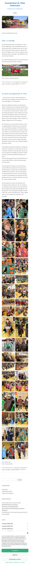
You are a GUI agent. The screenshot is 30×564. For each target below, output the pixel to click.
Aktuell (24, 82)
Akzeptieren (15, 550)
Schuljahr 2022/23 (15, 83)
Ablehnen (15, 555)
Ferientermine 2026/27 (7, 491)
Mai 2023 (8, 83)
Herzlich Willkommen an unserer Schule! (11, 502)
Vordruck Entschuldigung (7, 493)
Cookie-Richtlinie (9, 562)
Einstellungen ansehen (15, 559)
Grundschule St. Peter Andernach (15, 4)
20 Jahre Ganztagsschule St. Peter (14, 94)
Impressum (22, 562)
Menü (15, 12)
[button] (27, 533)
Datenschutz (16, 562)
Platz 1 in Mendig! (8, 41)
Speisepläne (5, 489)
